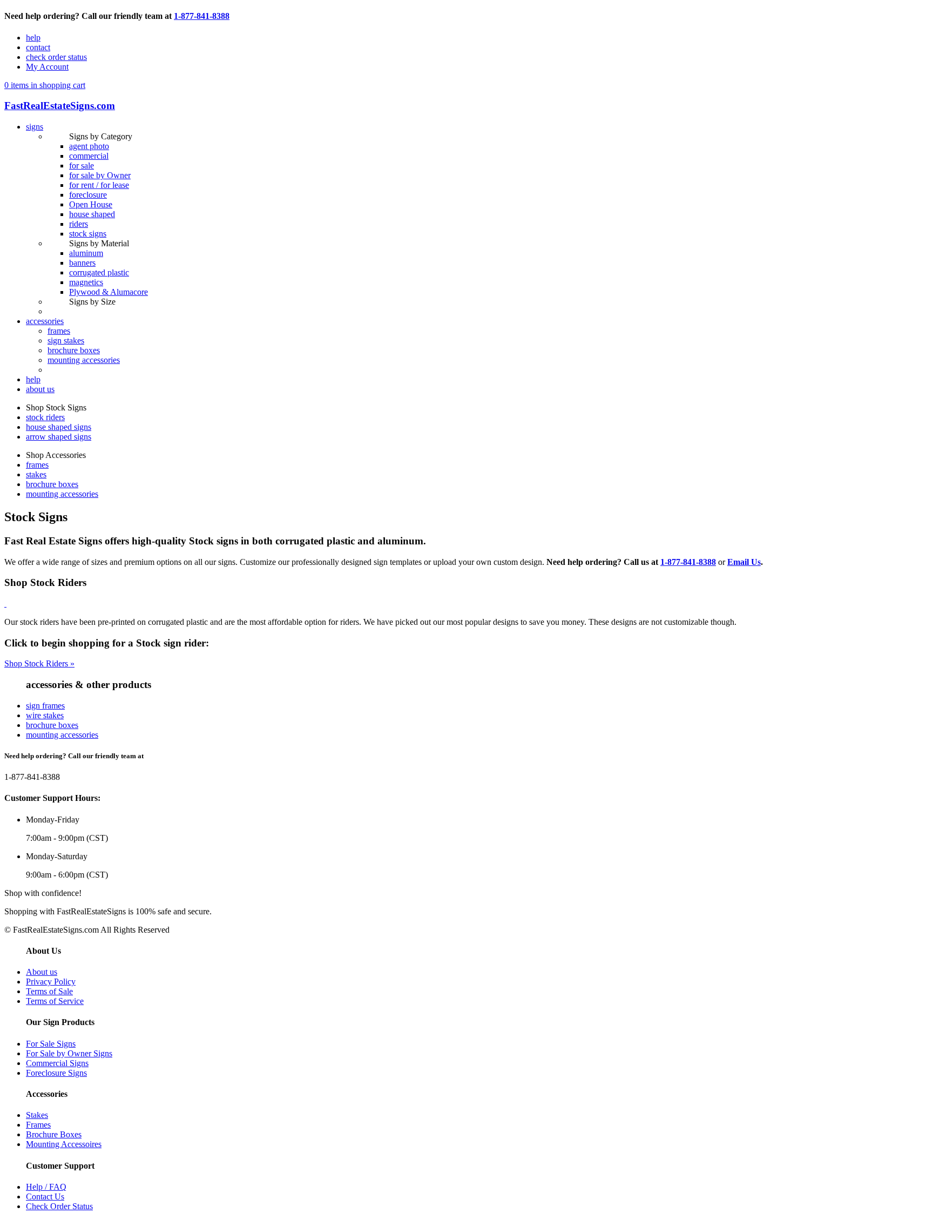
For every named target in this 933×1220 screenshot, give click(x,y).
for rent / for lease (99, 185)
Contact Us (45, 1196)
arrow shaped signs (58, 436)
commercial (89, 155)
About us (41, 971)
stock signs (87, 233)
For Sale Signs (51, 1043)
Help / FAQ (46, 1186)
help (33, 37)
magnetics (86, 282)
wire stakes (45, 715)
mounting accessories (84, 360)
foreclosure (88, 194)
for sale (81, 165)
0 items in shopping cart (44, 85)
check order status (56, 57)
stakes (36, 474)
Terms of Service (55, 1001)
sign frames (45, 705)
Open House (90, 204)
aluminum (86, 253)
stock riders (45, 417)
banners (82, 262)
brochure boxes (74, 350)
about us (40, 389)
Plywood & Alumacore (108, 291)
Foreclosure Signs (56, 1072)
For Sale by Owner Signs (69, 1053)
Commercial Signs (57, 1063)
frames (59, 330)
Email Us (744, 562)
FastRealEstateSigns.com (59, 105)
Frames (38, 1124)
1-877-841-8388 (201, 16)
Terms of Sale (49, 991)
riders (78, 223)
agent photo (89, 146)
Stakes (37, 1115)
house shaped (92, 214)
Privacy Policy (51, 981)
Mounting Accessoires (64, 1144)
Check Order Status (59, 1206)
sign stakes (66, 340)
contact (38, 47)
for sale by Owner (100, 175)
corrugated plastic (99, 272)
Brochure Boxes (54, 1134)
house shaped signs (58, 427)
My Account (47, 66)
